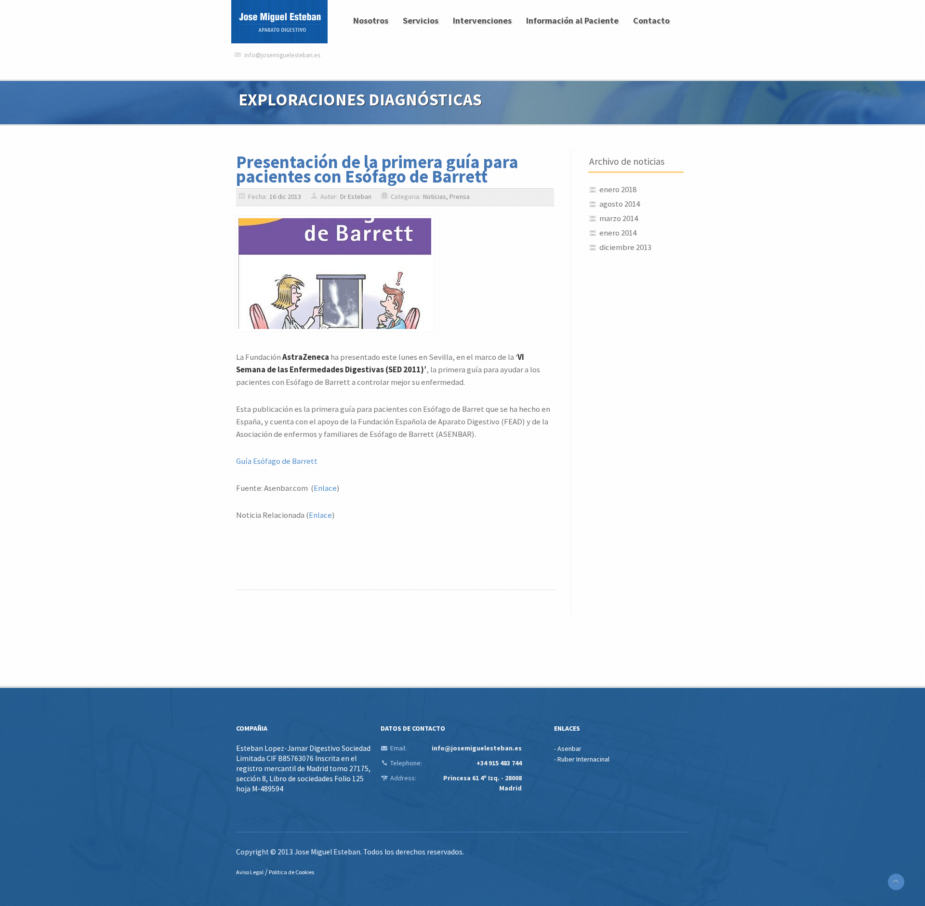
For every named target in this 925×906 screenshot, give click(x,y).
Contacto (651, 20)
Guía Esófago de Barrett (276, 461)
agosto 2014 (619, 203)
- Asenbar (567, 748)
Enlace (325, 488)
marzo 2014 (618, 218)
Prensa (459, 196)
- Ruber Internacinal (581, 759)
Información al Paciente (572, 20)
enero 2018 (617, 189)
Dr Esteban (355, 196)
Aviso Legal (250, 872)
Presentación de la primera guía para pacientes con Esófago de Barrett (377, 169)
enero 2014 (617, 232)
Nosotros (370, 20)
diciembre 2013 (625, 247)
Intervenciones (482, 20)
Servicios (420, 20)
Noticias (434, 196)
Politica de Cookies (291, 872)
